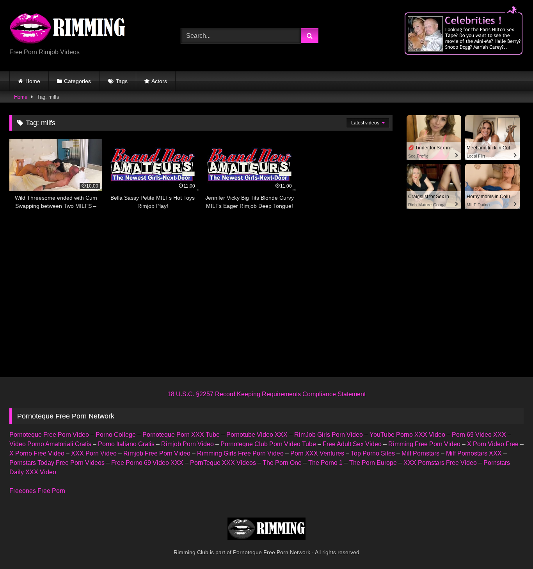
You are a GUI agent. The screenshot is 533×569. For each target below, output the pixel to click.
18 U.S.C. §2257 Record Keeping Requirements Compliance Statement (266, 394)
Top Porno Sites (373, 453)
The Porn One (282, 462)
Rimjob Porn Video (187, 444)
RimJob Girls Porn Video (328, 434)
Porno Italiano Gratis (126, 444)
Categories (77, 81)
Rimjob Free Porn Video (156, 453)
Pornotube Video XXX (257, 434)
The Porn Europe (373, 462)
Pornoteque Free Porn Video (49, 434)
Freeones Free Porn (37, 490)
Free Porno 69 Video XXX (147, 462)
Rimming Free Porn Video (424, 444)
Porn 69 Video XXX (479, 434)
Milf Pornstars (420, 453)
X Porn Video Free (493, 444)
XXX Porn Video (94, 453)
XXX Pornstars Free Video (440, 462)
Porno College (116, 434)
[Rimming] (67, 29)
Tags (122, 81)
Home (32, 81)
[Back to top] (508, 545)
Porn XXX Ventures (317, 453)
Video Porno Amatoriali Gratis (50, 444)
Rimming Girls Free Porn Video (240, 453)
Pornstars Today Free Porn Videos (57, 462)
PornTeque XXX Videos (223, 462)
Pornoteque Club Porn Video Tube (268, 444)
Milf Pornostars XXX (474, 453)
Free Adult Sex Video (352, 444)
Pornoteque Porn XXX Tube (181, 434)
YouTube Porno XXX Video (407, 434)
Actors (159, 81)
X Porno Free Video (36, 453)
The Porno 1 (325, 462)
